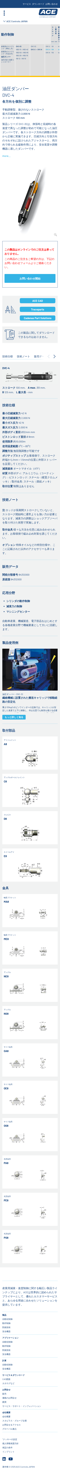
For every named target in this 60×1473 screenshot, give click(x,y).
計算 (4, 1360)
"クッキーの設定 (9, 1439)
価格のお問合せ (9, 1398)
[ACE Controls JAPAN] (48, 13)
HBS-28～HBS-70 (22, 55)
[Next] (55, 356)
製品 (4, 1315)
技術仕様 (7, 356)
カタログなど (8, 1383)
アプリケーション (10, 1337)
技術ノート (23, 356)
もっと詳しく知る (14, 717)
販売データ (40, 356)
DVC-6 (48, 53)
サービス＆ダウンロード (13, 1375)
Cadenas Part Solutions (37, 318)
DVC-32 (18, 46)
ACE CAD (37, 300)
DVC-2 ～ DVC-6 (36, 49)
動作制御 (6, 1323)
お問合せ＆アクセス (11, 1424)
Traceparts (37, 309)
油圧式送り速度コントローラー (7, 61)
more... (6, 155)
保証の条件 (7, 1447)
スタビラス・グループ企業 (14, 1420)
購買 (4, 1402)
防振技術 (6, 1327)
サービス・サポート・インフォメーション (21, 1406)
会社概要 (6, 1412)
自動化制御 (7, 1319)
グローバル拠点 (9, 1429)
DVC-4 (48, 49)
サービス (27, 4)
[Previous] (48, 356)
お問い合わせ (51, 4)
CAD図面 (6, 1379)
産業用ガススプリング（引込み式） (7, 53)
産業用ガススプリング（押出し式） (7, 47)
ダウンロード (38, 4)
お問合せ (6, 1389)
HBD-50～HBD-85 (22, 53)
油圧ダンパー (6, 57)
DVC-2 (48, 46)
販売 (4, 1393)
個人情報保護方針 (10, 1443)
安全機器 (6, 1331)
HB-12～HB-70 (21, 59)
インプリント (8, 1451)
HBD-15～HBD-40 (22, 49)
